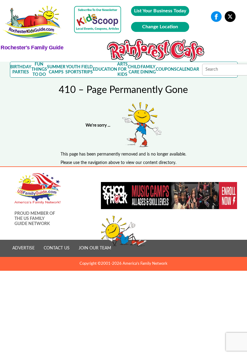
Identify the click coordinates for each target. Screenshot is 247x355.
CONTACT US (57, 248)
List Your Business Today (160, 10)
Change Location (160, 26)
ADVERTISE (23, 248)
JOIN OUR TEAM (95, 248)
